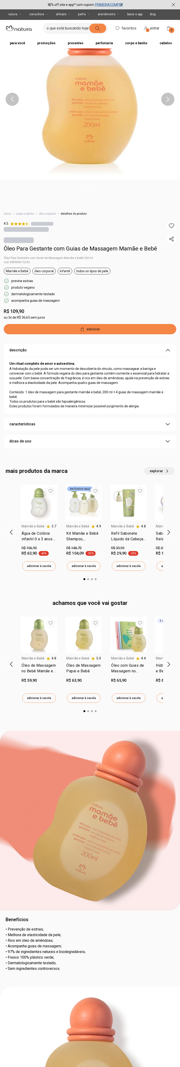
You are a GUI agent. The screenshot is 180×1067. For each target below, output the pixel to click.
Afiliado (61, 14)
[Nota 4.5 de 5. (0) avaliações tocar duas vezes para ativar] (42, 223)
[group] (85, 4)
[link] (39, 537)
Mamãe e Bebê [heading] (33, 526)
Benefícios (17, 919)
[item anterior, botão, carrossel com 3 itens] (49, 4)
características (22, 424)
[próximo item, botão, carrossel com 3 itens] (121, 4)
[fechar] (173, 4)
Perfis (82, 14)
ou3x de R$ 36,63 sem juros (24, 317)
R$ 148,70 (74, 548)
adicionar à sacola (39, 566)
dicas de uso (20, 441)
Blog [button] (153, 14)
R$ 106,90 (29, 548)
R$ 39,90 (117, 548)
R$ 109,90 (14, 311)
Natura (12, 14)
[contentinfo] (51, 526)
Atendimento (106, 14)
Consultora (36, 14)
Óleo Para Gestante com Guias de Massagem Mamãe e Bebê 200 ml (48, 258)
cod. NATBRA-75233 (17, 262)
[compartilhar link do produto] (171, 239)
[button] (90, 90)
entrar (153, 29)
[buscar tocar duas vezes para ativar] (97, 28)
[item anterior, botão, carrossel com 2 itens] (12, 99)
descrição (18, 350)
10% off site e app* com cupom (70, 5)
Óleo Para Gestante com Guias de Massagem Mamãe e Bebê (80, 248)
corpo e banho (25, 213)
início (7, 213)
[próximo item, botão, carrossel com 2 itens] (167, 99)
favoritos (129, 28)
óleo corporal (47, 213)
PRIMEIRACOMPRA (109, 5)
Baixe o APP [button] (134, 14)
